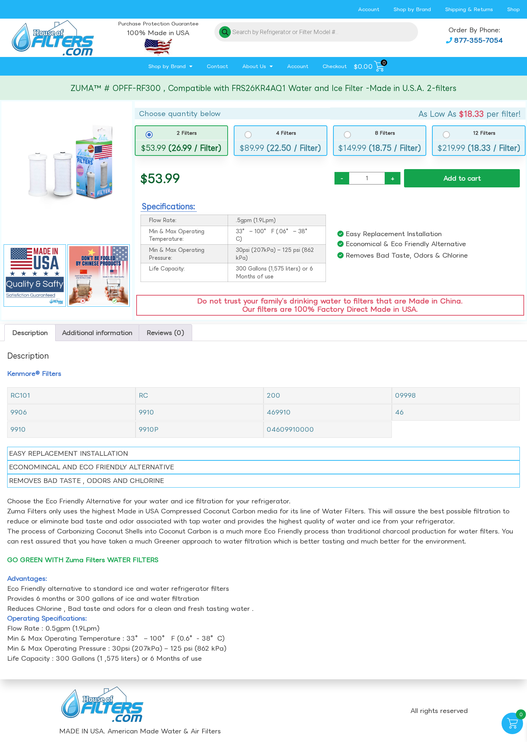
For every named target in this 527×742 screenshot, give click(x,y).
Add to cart (462, 178)
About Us (254, 66)
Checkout (335, 66)
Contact (217, 66)
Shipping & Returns (469, 9)
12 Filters (484, 133)
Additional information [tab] (97, 332)
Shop (513, 9)
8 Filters (385, 133)
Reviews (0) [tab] (165, 332)
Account (368, 9)
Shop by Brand (412, 9)
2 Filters (187, 133)
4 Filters (286, 133)
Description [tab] (30, 332)
